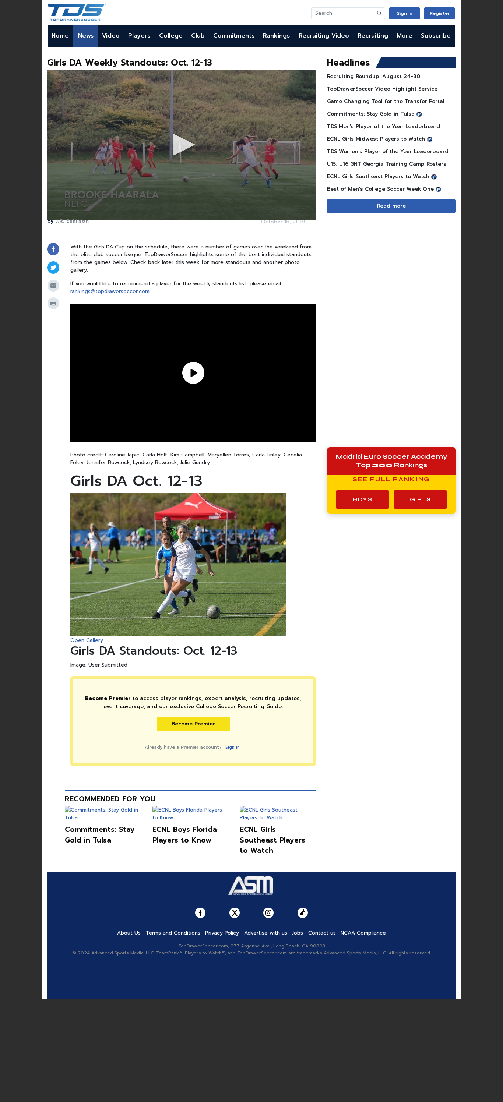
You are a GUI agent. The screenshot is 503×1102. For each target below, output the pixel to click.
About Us (129, 933)
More (404, 35)
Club (198, 35)
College (171, 35)
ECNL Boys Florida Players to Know (184, 834)
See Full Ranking (391, 479)
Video (111, 35)
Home (60, 35)
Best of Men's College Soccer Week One (380, 189)
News (86, 35)
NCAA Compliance (363, 933)
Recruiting (373, 35)
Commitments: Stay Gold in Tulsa (100, 834)
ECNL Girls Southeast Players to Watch (272, 840)
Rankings (276, 35)
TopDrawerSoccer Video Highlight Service (382, 89)
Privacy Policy (222, 933)
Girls (420, 499)
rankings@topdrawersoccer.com (110, 291)
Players (139, 35)
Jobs (297, 933)
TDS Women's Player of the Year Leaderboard (388, 151)
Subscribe (436, 35)
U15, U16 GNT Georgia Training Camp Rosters (386, 164)
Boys (362, 499)
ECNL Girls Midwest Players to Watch (376, 139)
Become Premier (193, 724)
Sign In (404, 13)
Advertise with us (265, 933)
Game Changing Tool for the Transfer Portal (385, 101)
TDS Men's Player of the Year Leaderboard (383, 126)
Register (440, 13)
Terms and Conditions (173, 933)
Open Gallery (86, 640)
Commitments (233, 35)
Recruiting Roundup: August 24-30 (373, 76)
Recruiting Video (324, 35)
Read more (391, 206)
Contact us (322, 933)
